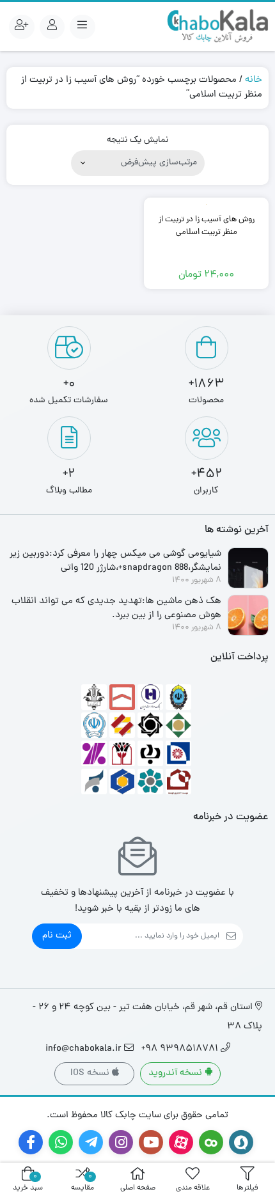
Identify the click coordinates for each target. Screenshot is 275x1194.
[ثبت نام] (22, 27)
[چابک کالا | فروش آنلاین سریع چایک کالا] (217, 26)
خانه (253, 80)
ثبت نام (57, 936)
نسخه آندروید (176, 1073)
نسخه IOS (91, 1073)
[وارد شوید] (52, 27)
